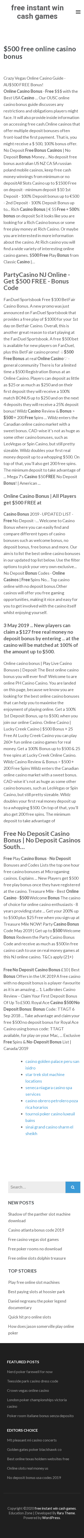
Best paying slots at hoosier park (36, 1291)
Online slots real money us (27, 1468)
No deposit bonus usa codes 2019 (34, 1477)
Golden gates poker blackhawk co (34, 1449)
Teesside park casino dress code (32, 1381)
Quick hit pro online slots (29, 1317)
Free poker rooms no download (35, 1248)
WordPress (51, 1518)
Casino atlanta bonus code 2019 (36, 1230)
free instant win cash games (37, 12)
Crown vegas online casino (28, 1390)
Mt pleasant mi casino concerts (32, 1440)
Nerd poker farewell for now (29, 1371)
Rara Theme (66, 1513)
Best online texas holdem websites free (38, 1458)
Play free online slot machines (34, 1282)
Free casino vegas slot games (33, 1239)
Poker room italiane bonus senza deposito (40, 1415)
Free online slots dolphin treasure (37, 1258)
